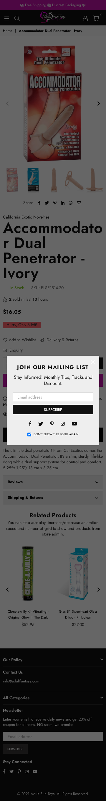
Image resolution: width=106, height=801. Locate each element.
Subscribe (53, 409)
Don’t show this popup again (56, 434)
